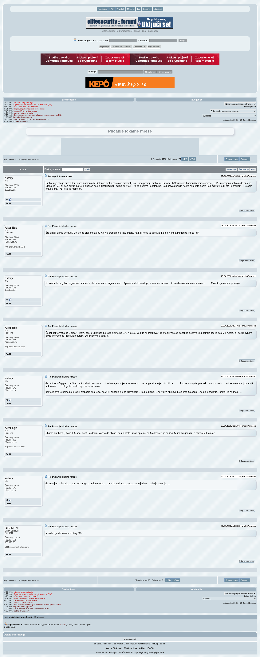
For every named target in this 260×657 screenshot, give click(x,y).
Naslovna (102, 9)
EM (149, 648)
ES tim (162, 644)
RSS (144, 31)
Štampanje (244, 169)
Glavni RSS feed (113, 648)
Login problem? (154, 47)
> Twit (192, 159)
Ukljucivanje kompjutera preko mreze (29, 109)
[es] (5, 159)
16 (237, 120)
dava (40, 624)
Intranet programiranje (23, 102)
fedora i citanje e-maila (23, 113)
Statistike (158, 9)
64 (244, 120)
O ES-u (130, 9)
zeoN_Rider (79, 624)
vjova (88, 624)
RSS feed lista (130, 648)
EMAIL (137, 31)
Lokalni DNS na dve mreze (25, 111)
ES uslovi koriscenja (103, 644)
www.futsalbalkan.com (19, 547)
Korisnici (147, 9)
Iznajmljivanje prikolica (154, 652)
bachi (56, 624)
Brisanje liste (250, 106)
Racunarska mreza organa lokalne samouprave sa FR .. (38, 115)
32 (241, 120)
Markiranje (231, 169)
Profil (8, 203)
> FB (185, 159)
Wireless (12, 159)
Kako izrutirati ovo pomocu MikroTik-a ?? (31, 119)
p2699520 (48, 624)
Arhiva (142, 648)
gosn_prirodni (30, 624)
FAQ (111, 9)
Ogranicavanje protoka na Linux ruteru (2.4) (33, 105)
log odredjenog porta (22, 117)
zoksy (70, 624)
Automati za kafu (104, 652)
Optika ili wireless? (22, 121)
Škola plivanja (136, 652)
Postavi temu (232, 159)
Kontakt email (130, 639)
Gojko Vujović (130, 644)
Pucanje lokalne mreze (29, 159)
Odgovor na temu (246, 210)
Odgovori (245, 159)
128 (248, 120)
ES (152, 648)
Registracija (104, 47)
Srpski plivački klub (121, 652)
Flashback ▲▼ (140, 47)
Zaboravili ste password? (121, 47)
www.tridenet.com (17, 246)
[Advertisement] (130, 146)
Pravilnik (120, 9)
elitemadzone (124, 31)
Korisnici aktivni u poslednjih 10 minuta (24, 617)
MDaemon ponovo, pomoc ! (26, 107)
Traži (87, 169)
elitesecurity (108, 31)
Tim (138, 9)
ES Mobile (153, 31)
